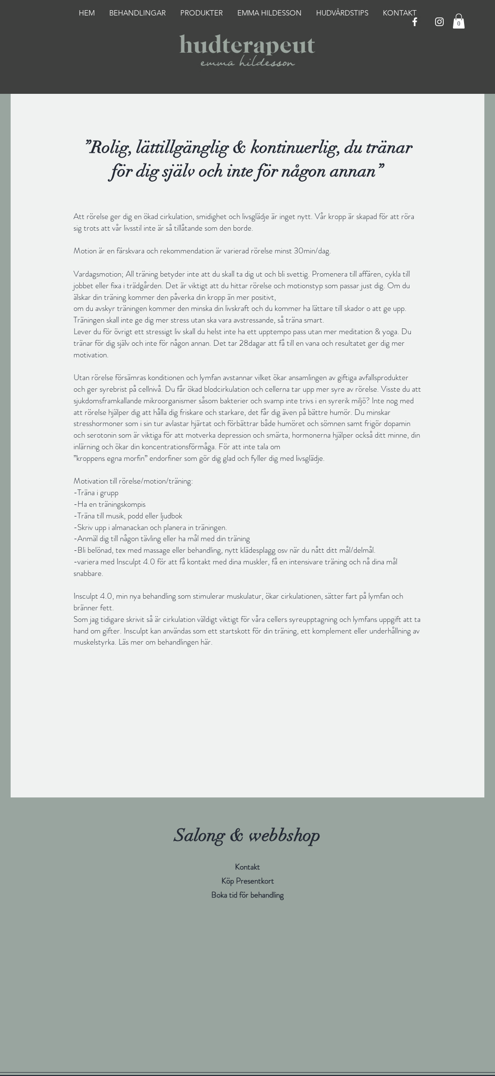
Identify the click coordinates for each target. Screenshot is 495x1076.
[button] (458, 21)
